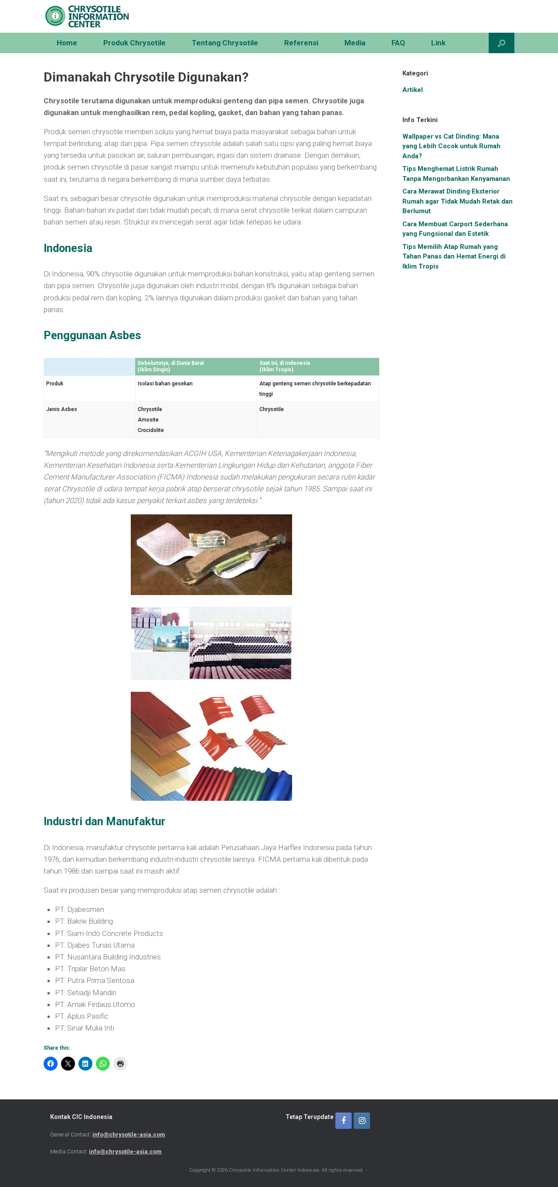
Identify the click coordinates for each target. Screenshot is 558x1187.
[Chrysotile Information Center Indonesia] (87, 16)
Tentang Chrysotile (225, 42)
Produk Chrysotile (134, 42)
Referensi (301, 42)
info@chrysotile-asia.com (128, 1134)
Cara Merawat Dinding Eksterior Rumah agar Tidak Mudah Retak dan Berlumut (457, 201)
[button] (501, 43)
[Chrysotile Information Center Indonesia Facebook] (343, 1120)
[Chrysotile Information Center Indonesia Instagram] (362, 1120)
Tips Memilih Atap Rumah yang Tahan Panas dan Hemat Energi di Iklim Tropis (454, 256)
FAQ (398, 42)
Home (67, 42)
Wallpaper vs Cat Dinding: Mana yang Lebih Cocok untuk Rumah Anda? (451, 146)
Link (438, 42)
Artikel (412, 90)
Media (354, 42)
